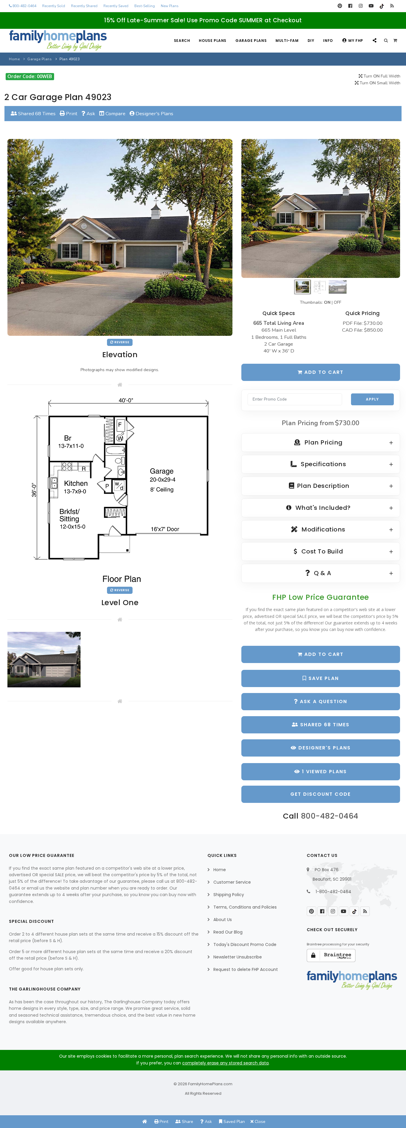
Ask (90, 113)
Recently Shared (84, 6)
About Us (222, 920)
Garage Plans (251, 40)
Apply (372, 399)
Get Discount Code (320, 794)
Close (259, 1121)
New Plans (170, 6)
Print (71, 113)
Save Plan (323, 678)
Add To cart (323, 654)
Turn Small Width (379, 83)
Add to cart (323, 372)
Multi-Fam (287, 40)
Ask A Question (322, 701)
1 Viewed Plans (323, 771)
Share (187, 1121)
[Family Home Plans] (58, 41)
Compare (114, 113)
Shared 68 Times (36, 113)
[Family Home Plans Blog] (392, 6)
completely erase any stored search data (225, 1063)
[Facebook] (350, 6)
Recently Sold (53, 6)
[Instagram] (360, 6)
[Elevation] (320, 208)
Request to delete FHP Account (245, 969)
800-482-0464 (24, 6)
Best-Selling (144, 6)
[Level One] (120, 490)
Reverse (121, 342)
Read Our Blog (228, 932)
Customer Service (232, 882)
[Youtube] (371, 6)
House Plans (212, 40)
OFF (337, 302)
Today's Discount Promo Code (244, 944)
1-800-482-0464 (333, 892)
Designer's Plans (153, 113)
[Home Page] (144, 1121)
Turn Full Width (381, 76)
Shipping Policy (228, 895)
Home (14, 59)
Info (328, 40)
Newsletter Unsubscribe (237, 957)
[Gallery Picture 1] (44, 659)
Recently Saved (115, 6)
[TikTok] (381, 6)
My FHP (355, 40)
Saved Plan (233, 1121)
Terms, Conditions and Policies (245, 907)
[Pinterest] (340, 6)
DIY (311, 40)
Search (182, 40)
